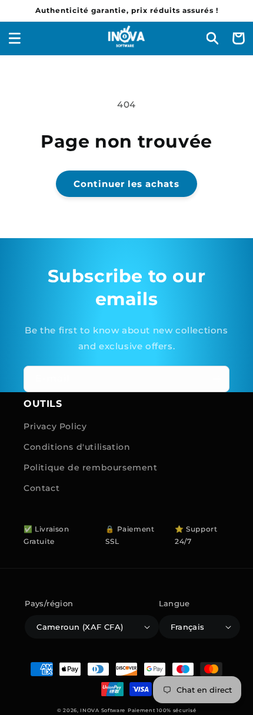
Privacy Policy (55, 426)
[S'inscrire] (216, 379)
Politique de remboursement (91, 467)
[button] (15, 38)
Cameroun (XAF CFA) (79, 627)
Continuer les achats (126, 183)
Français (188, 627)
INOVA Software (102, 710)
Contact (41, 488)
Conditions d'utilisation (77, 447)
